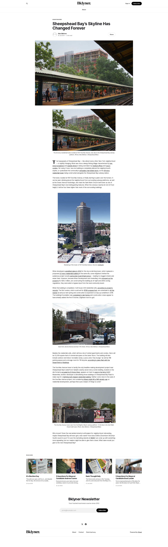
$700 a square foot (90, 290)
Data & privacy (91, 532)
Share (112, 34)
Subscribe (136, 3)
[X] (82, 524)
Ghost (140, 532)
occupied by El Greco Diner (70, 372)
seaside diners (72, 166)
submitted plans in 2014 (73, 271)
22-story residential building (69, 273)
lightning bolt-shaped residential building (77, 377)
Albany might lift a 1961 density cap (95, 379)
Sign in (127, 3)
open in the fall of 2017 (102, 372)
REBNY (93, 438)
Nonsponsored (57, 19)
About (84, 9)
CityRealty (100, 265)
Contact (81, 532)
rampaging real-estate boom (88, 171)
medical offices (98, 166)
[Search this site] (27, 3)
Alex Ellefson (62, 33)
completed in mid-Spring (81, 295)
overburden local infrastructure (80, 276)
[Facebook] (86, 524)
